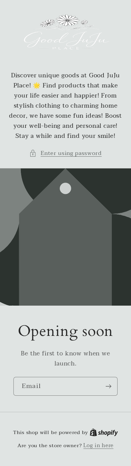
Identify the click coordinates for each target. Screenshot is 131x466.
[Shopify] (104, 432)
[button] (65, 153)
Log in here (98, 445)
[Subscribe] (108, 386)
